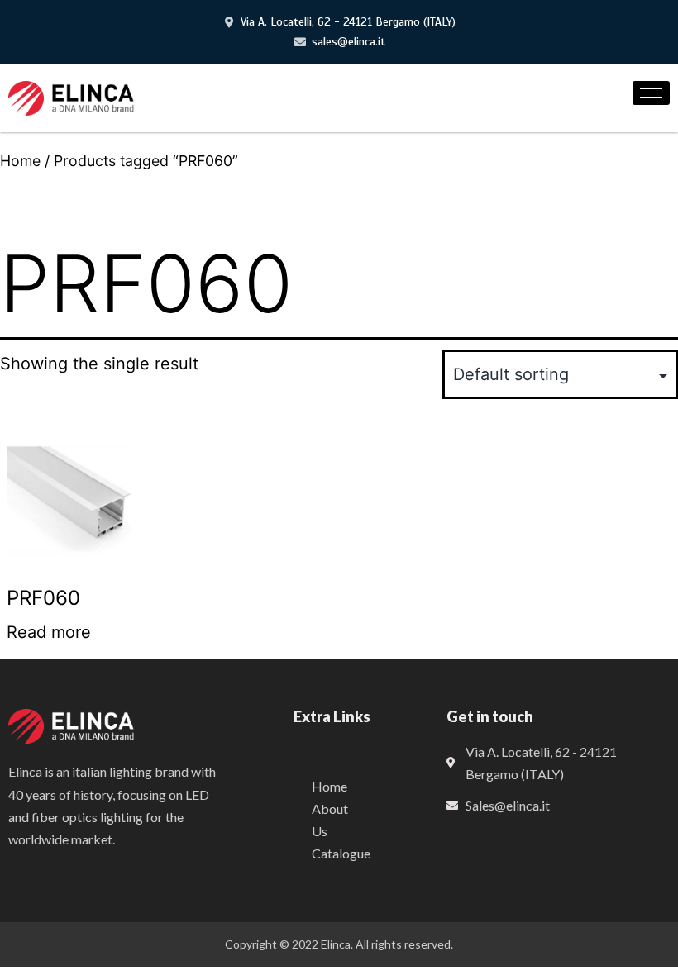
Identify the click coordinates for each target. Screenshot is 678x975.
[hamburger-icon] (651, 93)
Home (20, 160)
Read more (49, 632)
